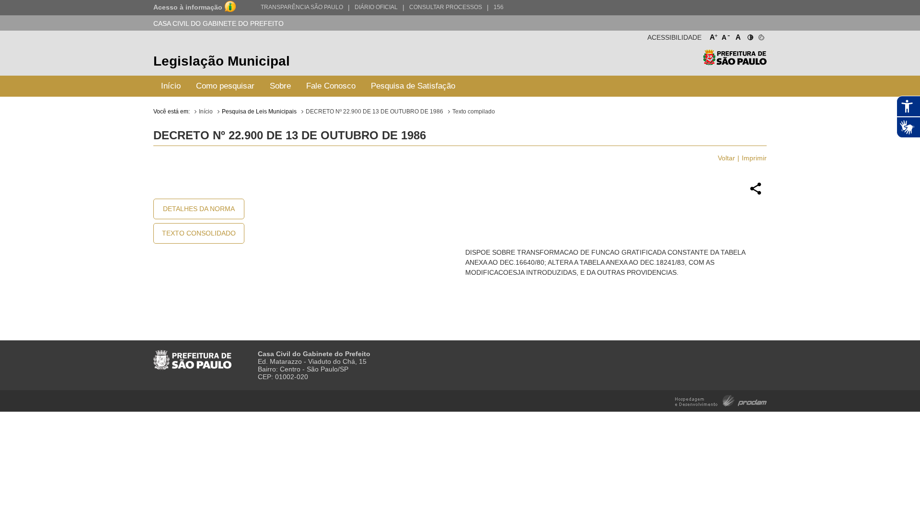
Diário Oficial (376, 7)
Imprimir (754, 158)
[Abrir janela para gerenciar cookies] (761, 35)
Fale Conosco (331, 85)
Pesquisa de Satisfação (413, 85)
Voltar (726, 158)
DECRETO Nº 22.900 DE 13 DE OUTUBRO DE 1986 (374, 111)
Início (171, 85)
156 (499, 7)
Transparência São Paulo (302, 7)
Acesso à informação (187, 7)
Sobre (280, 85)
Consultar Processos (445, 7)
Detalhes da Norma (199, 209)
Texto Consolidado (199, 233)
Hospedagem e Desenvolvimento (721, 400)
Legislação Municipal (221, 61)
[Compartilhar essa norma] (755, 193)
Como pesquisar (225, 85)
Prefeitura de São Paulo (735, 62)
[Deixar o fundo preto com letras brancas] (750, 35)
